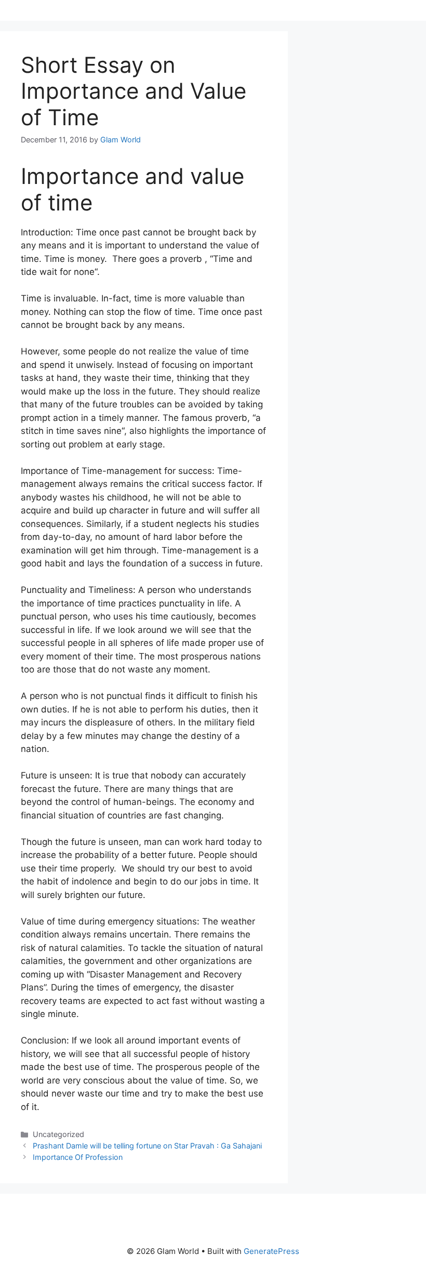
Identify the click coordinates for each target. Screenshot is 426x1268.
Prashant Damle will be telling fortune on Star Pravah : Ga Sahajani (147, 1145)
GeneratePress (271, 1251)
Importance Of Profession (78, 1157)
